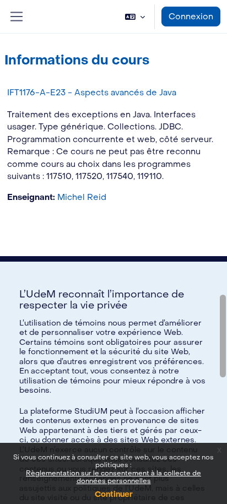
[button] (135, 16)
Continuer (114, 494)
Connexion (191, 16)
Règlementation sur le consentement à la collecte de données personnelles (113, 477)
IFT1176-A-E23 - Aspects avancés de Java (91, 92)
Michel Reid (81, 197)
